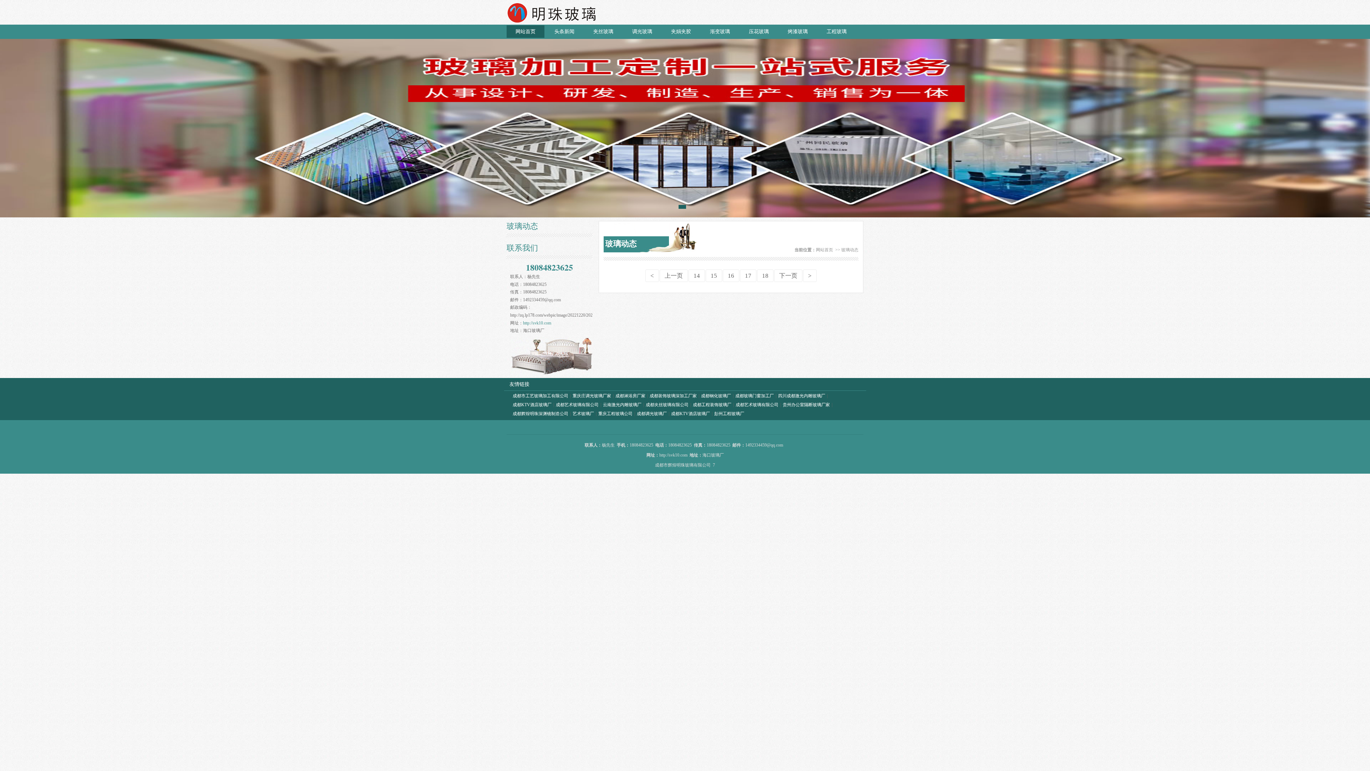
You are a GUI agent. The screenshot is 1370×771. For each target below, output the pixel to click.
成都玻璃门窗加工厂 (754, 395)
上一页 (674, 275)
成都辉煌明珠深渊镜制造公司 (540, 413)
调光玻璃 (642, 31)
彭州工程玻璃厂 (729, 413)
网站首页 (526, 31)
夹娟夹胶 (681, 31)
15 (714, 275)
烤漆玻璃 (798, 31)
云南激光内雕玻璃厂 (622, 404)
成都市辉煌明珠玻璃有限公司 (683, 465)
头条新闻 (564, 31)
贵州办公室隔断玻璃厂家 (806, 404)
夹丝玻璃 (603, 31)
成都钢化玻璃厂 (716, 395)
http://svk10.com (537, 323)
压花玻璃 (759, 31)
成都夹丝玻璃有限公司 (667, 404)
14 (697, 275)
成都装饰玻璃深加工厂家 (673, 395)
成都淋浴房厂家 (630, 395)
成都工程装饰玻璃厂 (712, 404)
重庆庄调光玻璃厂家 (592, 395)
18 (765, 275)
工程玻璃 (837, 31)
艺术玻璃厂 (583, 413)
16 (731, 275)
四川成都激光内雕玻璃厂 (801, 395)
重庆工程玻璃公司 (615, 413)
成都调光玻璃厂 (652, 413)
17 (748, 275)
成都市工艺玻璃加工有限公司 (540, 395)
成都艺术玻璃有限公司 (577, 404)
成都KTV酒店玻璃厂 (532, 404)
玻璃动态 (849, 249)
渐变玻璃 (720, 31)
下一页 (788, 275)
